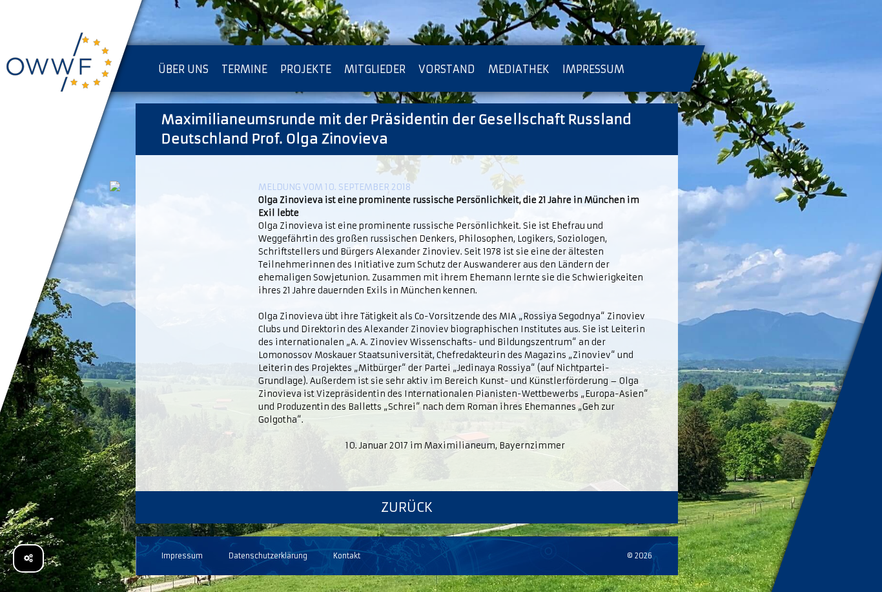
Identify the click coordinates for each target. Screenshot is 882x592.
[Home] (71, 64)
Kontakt (346, 555)
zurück (407, 507)
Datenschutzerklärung (268, 555)
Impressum (182, 555)
